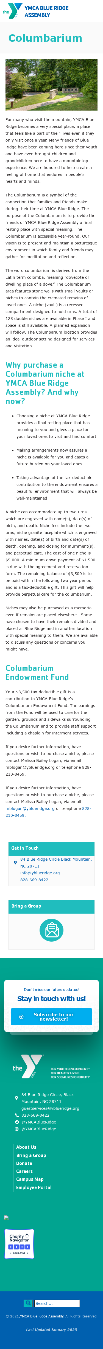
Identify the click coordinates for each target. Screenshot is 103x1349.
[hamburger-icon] (94, 11)
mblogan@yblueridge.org (30, 808)
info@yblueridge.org (40, 873)
